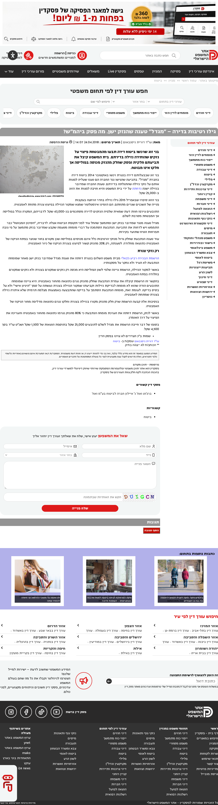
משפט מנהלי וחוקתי (198, 238)
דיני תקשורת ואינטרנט (196, 223)
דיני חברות (204, 204)
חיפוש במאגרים (207, 738)
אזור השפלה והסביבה (201, 637)
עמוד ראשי (189, 80)
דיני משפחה (203, 199)
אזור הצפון (133, 626)
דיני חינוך (205, 277)
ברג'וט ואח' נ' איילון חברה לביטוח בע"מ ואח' (122, 393)
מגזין (171, 80)
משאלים (93, 71)
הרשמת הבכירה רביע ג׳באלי (140, 258)
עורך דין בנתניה (54, 642)
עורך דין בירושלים (129, 642)
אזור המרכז (209, 626)
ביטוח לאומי (203, 257)
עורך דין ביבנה (208, 642)
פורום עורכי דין (33, 71)
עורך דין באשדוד (183, 642)
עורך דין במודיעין (101, 642)
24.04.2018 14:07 (87, 142)
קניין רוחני (204, 194)
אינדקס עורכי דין (201, 71)
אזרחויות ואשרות (199, 287)
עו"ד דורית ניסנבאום (137, 142)
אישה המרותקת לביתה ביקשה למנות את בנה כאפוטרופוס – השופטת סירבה (109, 599)
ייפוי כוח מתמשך (144, 113)
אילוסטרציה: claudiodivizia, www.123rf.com (41, 196)
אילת (137, 648)
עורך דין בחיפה (131, 630)
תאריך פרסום (110, 142)
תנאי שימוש (210, 759)
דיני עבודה (90, 113)
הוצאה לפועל (202, 209)
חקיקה (213, 748)
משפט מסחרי (115, 113)
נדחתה (137, 188)
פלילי (54, 113)
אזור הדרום (56, 626)
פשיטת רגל (204, 262)
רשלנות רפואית (201, 213)
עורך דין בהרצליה (28, 642)
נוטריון (207, 297)
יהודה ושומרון (206, 648)
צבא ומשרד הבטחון (198, 253)
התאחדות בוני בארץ (16, 758)
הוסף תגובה (151, 530)
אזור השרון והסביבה (49, 637)
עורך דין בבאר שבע (52, 630)
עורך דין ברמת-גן (177, 630)
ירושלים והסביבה (128, 637)
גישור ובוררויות (201, 243)
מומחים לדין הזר (176, 113)
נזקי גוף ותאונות (200, 218)
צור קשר (212, 764)
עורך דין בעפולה (106, 630)
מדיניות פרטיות (207, 769)
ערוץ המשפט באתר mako (17, 750)
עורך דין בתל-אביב (205, 630)
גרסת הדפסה (61, 142)
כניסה (71, 53)
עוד (8, 71)
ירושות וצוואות (201, 292)
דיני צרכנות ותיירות (198, 189)
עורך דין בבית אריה (204, 653)
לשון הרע (205, 272)
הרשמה (59, 53)
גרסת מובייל (209, 774)
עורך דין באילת (131, 653)
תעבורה (206, 233)
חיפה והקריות (54, 648)
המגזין (157, 71)
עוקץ (27, 763)
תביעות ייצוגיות (200, 267)
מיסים (208, 228)
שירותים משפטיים (65, 71)
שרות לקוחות (209, 753)
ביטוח (158, 80)
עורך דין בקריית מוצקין (26, 653)
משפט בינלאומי (201, 248)
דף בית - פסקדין (206, 733)
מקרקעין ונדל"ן (31, 113)
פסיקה (175, 71)
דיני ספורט (204, 282)
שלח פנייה (80, 508)
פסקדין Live (117, 71)
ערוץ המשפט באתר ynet (17, 740)
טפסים (139, 71)
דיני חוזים (203, 113)
